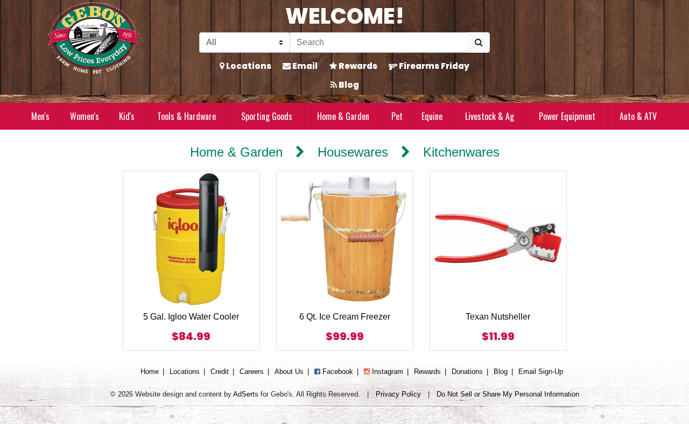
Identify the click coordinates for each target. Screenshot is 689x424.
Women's (84, 116)
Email (304, 66)
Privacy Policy (398, 394)
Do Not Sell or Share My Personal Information (508, 394)
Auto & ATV (638, 116)
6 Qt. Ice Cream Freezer (344, 316)
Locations (247, 66)
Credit (219, 372)
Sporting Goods (266, 116)
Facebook (336, 372)
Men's (40, 116)
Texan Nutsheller (498, 316)
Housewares (353, 152)
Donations (467, 372)
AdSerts (245, 394)
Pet (397, 116)
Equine (431, 116)
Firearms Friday (433, 66)
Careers (252, 372)
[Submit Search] (479, 42)
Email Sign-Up (540, 372)
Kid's (127, 116)
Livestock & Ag (489, 116)
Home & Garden (343, 116)
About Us (289, 372)
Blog (348, 84)
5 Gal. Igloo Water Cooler (191, 316)
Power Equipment (567, 116)
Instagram (386, 372)
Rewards (357, 66)
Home (149, 372)
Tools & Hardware (186, 116)
